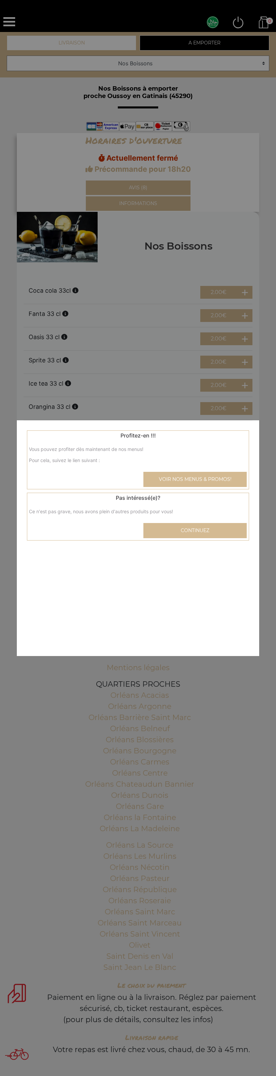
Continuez (195, 530)
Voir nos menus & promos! (195, 479)
